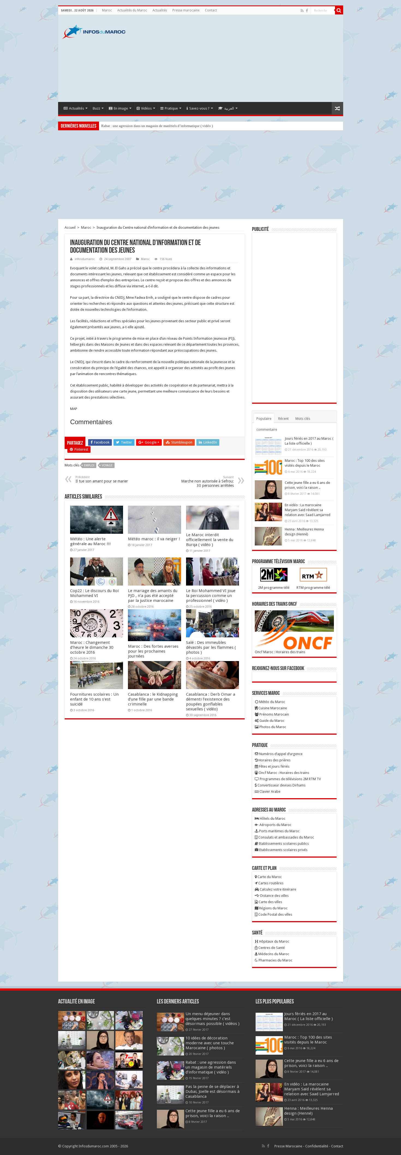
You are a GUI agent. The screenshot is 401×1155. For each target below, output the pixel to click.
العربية (229, 108)
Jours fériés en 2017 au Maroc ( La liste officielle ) (308, 1016)
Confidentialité (316, 1146)
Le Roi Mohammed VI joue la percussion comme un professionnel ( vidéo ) (210, 595)
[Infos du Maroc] (93, 30)
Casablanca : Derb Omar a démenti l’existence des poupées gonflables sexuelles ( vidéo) (210, 701)
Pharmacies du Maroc (275, 960)
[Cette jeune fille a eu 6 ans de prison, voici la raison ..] (268, 489)
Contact (211, 10)
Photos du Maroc (272, 727)
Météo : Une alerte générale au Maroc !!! (90, 541)
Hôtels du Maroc (272, 818)
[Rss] (302, 10)
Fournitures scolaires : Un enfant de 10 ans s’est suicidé (94, 699)
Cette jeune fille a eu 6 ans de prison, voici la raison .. (212, 1113)
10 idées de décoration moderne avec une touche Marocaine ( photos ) (209, 1043)
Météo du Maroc (271, 702)
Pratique (171, 108)
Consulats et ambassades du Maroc (286, 837)
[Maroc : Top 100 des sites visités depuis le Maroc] (268, 467)
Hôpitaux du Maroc (273, 941)
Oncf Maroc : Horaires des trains (280, 652)
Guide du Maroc (272, 721)
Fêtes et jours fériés (273, 766)
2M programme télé (273, 588)
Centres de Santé (271, 948)
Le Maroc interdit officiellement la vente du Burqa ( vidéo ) (209, 539)
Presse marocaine (185, 10)
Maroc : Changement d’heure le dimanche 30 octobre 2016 (91, 647)
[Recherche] (339, 10)
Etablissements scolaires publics (283, 844)
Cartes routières (270, 883)
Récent (283, 419)
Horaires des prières (274, 760)
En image (121, 108)
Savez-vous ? (199, 108)
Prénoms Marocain (274, 714)
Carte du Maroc (269, 877)
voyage (107, 465)
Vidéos (146, 108)
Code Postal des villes (275, 914)
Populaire (263, 419)
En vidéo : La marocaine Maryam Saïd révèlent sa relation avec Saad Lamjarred (307, 510)
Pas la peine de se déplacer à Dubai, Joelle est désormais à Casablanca (212, 1091)
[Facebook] (307, 10)
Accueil (70, 227)
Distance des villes (274, 896)
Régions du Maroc (273, 908)
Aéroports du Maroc (275, 825)
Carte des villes (270, 902)
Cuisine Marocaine (272, 708)
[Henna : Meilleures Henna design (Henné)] (268, 536)
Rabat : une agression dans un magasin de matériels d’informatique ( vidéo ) (157, 126)
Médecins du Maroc (273, 954)
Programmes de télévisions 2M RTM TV (290, 779)
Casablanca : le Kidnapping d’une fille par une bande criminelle (153, 699)
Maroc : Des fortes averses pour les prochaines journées (153, 651)
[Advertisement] (239, 58)
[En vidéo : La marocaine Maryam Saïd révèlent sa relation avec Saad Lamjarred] (268, 512)
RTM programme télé (313, 588)
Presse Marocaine (288, 1146)
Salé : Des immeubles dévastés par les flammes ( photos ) (211, 647)
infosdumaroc (85, 259)
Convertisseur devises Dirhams (281, 785)
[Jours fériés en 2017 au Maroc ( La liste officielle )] (268, 445)
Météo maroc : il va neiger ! (154, 538)
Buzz (96, 108)
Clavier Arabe (269, 791)
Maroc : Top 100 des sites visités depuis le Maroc (308, 1040)
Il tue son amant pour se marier (102, 479)
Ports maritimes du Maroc (279, 831)
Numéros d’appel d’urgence (280, 754)
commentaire (266, 429)
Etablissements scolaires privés (282, 850)
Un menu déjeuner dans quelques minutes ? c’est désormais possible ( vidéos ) (212, 1018)
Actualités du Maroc (132, 10)
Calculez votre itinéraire (277, 889)
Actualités (159, 10)
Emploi (89, 465)
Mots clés (302, 419)
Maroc (107, 10)
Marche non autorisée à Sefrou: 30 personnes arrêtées (207, 481)
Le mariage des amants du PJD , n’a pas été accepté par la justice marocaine (152, 595)
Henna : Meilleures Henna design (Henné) (308, 1111)
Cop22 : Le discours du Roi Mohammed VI (94, 593)
